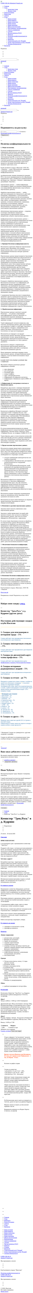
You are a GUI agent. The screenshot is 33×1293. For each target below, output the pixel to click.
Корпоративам (8, 1239)
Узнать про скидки (16, 1031)
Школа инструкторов (10, 1237)
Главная (6, 811)
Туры (5, 812)
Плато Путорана (9, 1222)
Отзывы (6, 1247)
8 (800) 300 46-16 (6, 3)
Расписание (4, 989)
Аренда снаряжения (10, 1241)
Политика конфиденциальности (10, 1273)
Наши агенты (8, 1234)
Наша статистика (9, 1233)
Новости (6, 1245)
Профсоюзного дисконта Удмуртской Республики (16, 662)
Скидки (6, 1242)
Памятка (3, 931)
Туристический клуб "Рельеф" (13, 1250)
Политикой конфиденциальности (11, 133)
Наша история (8, 1230)
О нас (6, 1225)
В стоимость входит (7, 885)
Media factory (4, 1291)
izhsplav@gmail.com (17, 3)
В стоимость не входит (8, 923)
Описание (4, 837)
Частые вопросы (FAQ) (11, 1244)
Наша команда (8, 1231)
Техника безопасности (11, 1253)
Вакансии (7, 1248)
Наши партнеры (9, 1236)
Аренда (6, 1223)
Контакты (7, 1227)
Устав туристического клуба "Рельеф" (15, 1252)
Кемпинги (7, 1220)
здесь (22, 603)
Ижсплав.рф (4, 592)
